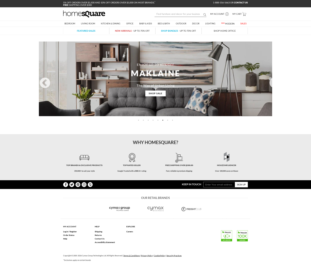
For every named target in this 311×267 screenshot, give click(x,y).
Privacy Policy (147, 255)
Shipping (98, 231)
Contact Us (99, 238)
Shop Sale (155, 93)
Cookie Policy (159, 255)
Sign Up (241, 184)
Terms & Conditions (131, 255)
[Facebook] (65, 184)
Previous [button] (40, 78)
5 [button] (158, 120)
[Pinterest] (77, 184)
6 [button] (162, 120)
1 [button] (138, 120)
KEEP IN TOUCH (191, 184)
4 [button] (153, 120)
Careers (129, 231)
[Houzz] (90, 184)
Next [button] (270, 78)
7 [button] (167, 120)
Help (65, 238)
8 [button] (172, 120)
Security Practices (174, 255)
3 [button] (148, 120)
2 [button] (143, 120)
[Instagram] (84, 184)
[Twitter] (71, 184)
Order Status (68, 235)
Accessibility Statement (105, 242)
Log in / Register (70, 231)
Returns (98, 235)
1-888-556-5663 (221, 2)
